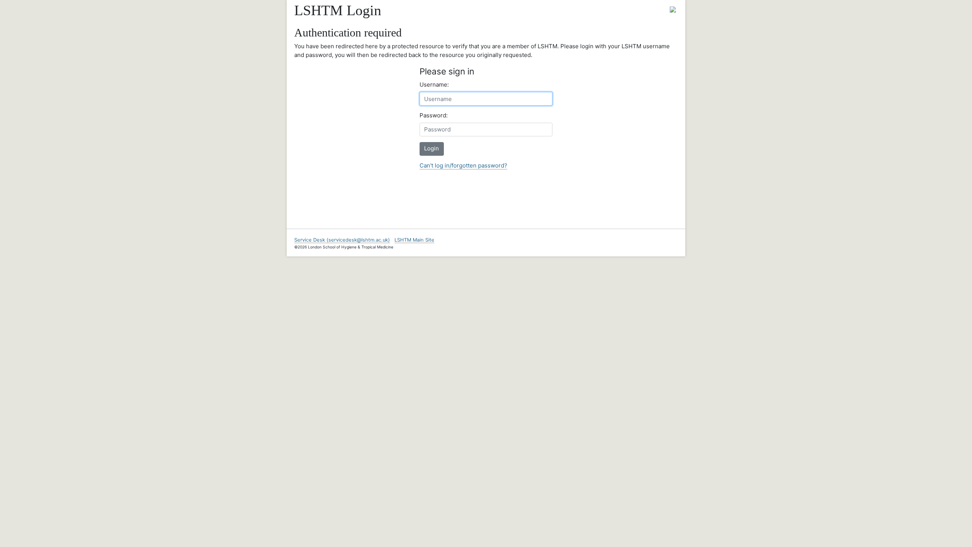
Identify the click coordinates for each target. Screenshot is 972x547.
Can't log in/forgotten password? (463, 165)
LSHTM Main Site (414, 240)
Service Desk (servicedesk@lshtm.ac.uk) (342, 240)
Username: (434, 84)
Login (431, 148)
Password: (434, 115)
